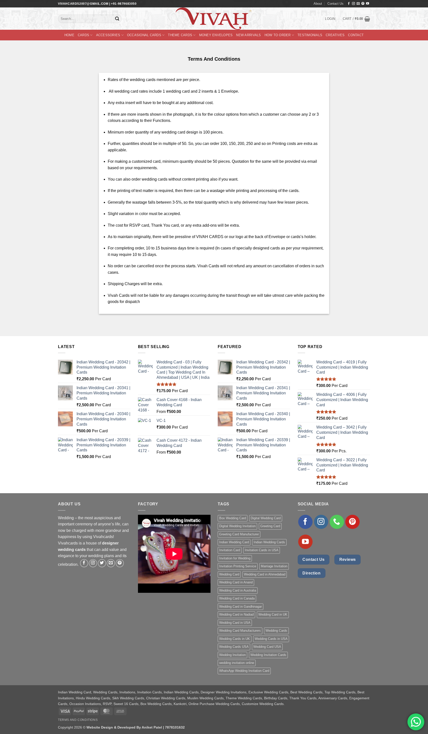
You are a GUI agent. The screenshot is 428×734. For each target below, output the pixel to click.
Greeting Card (270, 526)
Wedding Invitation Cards (268, 655)
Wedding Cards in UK (234, 639)
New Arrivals (248, 35)
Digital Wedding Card (266, 518)
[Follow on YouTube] (367, 3)
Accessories (108, 35)
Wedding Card (229, 574)
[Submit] (117, 19)
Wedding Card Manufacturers (240, 630)
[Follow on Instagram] (353, 3)
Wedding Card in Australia (237, 590)
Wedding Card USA (267, 647)
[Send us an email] (358, 3)
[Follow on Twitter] (102, 563)
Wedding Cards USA (234, 647)
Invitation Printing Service (237, 566)
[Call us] (337, 522)
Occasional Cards (144, 35)
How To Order (278, 35)
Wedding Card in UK (272, 614)
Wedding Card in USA (234, 623)
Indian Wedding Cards (269, 542)
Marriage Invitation (274, 566)
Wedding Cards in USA (271, 639)
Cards (83, 35)
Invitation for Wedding (234, 558)
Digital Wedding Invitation (237, 526)
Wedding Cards (276, 630)
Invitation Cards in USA (261, 550)
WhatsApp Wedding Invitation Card (244, 671)
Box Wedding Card (232, 518)
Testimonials (309, 35)
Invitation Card (229, 550)
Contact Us (335, 3)
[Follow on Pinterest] (362, 3)
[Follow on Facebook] (348, 3)
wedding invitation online (236, 663)
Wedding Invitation (232, 655)
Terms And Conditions (78, 720)
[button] (330, 19)
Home (69, 35)
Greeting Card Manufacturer (239, 534)
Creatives (335, 35)
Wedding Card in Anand (236, 582)
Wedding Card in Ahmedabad (264, 574)
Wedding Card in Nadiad (236, 614)
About (318, 3)
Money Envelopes (216, 35)
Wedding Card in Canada (237, 598)
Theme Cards (180, 35)
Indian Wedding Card (234, 542)
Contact (356, 35)
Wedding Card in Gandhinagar (240, 606)
